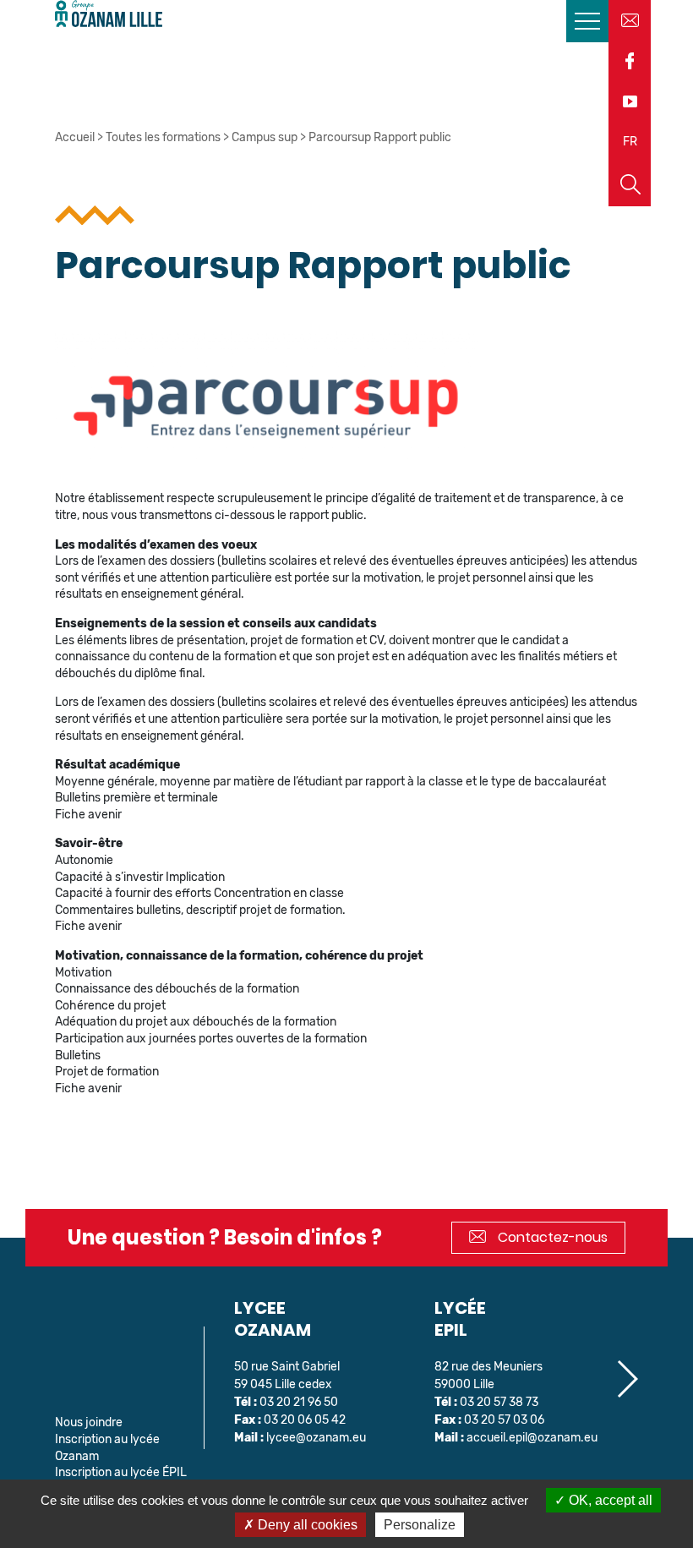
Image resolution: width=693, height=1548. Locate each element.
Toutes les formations (163, 137)
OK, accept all (608, 1500)
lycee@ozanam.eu (316, 1437)
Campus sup (264, 137)
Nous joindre (89, 1422)
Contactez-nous (551, 1237)
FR (630, 141)
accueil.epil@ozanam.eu (532, 1437)
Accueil (75, 137)
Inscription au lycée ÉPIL (121, 1472)
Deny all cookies (305, 1525)
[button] (626, 1379)
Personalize (420, 1525)
